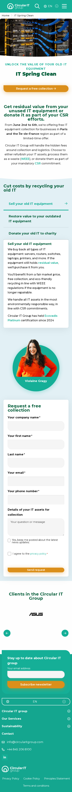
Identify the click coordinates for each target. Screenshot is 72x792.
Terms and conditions (36, 785)
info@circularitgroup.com (25, 742)
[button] (36, 684)
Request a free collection (34, 88)
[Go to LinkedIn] (5, 757)
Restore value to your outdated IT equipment (35, 218)
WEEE (25, 159)
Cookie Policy (31, 778)
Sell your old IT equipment (31, 204)
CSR (38, 163)
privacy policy (38, 553)
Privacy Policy (10, 778)
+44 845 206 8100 (19, 749)
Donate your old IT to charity (32, 233)
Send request (36, 569)
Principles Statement (57, 778)
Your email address (18, 668)
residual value (48, 262)
